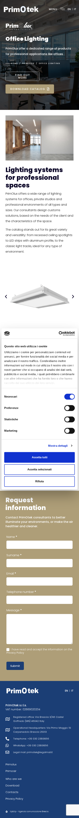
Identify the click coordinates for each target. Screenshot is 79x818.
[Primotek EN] (21, 9)
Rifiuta (39, 481)
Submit (15, 666)
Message (14, 610)
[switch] (69, 408)
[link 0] (59, 333)
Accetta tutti (39, 457)
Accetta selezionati (39, 469)
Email (11, 573)
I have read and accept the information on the (39, 651)
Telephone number (21, 592)
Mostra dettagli (58, 445)
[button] (6, 296)
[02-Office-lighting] (39, 296)
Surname (14, 555)
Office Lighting (27, 39)
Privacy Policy (15, 653)
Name (11, 537)
